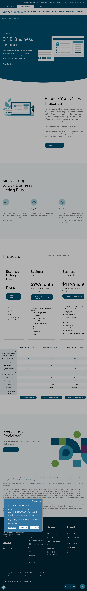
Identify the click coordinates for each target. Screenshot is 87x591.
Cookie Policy (15, 523)
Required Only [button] (23, 527)
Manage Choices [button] (12, 527)
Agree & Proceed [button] (34, 527)
